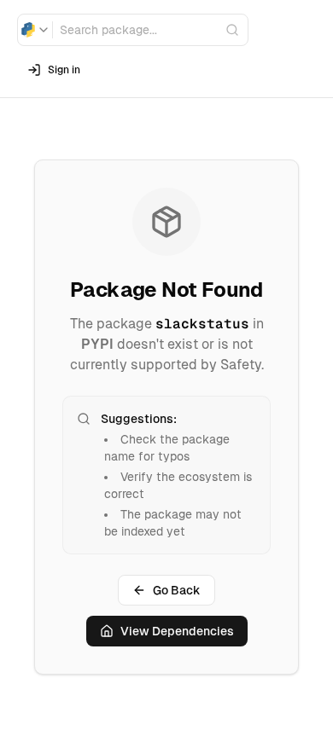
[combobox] (35, 29)
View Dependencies (177, 631)
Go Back (177, 590)
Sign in (64, 70)
